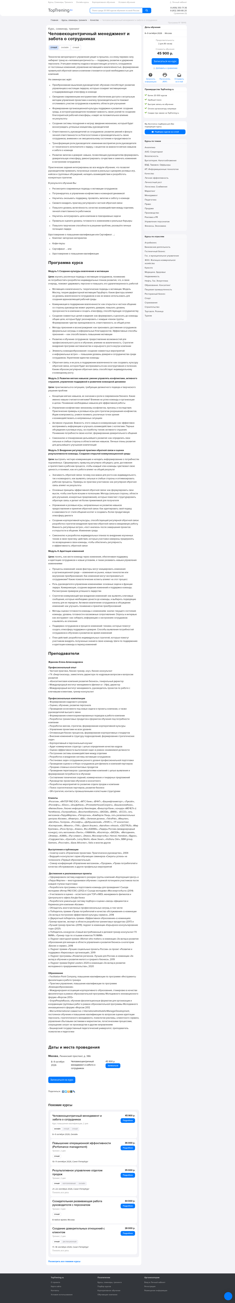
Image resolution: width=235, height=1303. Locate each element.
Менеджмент (151, 195)
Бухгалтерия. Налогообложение (161, 160)
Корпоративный (69, 1183)
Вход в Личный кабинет (154, 1282)
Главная (54, 20)
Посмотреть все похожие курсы (64, 1261)
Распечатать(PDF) (165, 80)
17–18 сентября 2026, (70, 1247)
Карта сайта (56, 1286)
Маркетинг (150, 191)
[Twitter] (66, 1091)
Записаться (113, 1065)
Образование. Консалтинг (158, 285)
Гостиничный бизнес (155, 251)
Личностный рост (153, 182)
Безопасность (151, 156)
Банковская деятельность (157, 247)
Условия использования (61, 1294)
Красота (149, 267)
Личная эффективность (156, 178)
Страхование (151, 302)
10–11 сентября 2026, (70, 1161)
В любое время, (63, 1220)
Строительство (152, 307)
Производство (152, 212)
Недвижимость (152, 276)
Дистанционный (69, 1242)
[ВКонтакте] (63, 1091)
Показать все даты (60, 1192)
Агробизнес (151, 242)
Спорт (148, 298)
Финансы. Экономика (155, 226)
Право (148, 204)
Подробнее (128, 1120)
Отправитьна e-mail (179, 80)
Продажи (149, 208)
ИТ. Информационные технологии (162, 169)
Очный (54, 47)
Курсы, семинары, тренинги (74, 20)
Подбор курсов (104, 1286)
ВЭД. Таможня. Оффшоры (158, 165)
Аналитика (150, 147)
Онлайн (65, 47)
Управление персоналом (157, 221)
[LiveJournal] (74, 1091)
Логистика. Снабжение (156, 186)
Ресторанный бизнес (155, 294)
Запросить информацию (151, 80)
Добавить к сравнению (166, 68)
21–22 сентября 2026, (70, 1189)
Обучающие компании (107, 1294)
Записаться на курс (61, 1079)
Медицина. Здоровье (155, 272)
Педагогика (150, 199)
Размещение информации (155, 1290)
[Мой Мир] (71, 1091)
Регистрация (149, 1286)
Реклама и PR (151, 217)
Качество (94, 20)
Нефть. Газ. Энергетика (156, 280)
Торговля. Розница (154, 311)
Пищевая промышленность (158, 289)
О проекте (55, 1282)
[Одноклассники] (68, 1091)
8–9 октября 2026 (153, 33)
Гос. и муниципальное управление (162, 255)
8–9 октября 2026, (65, 1134)
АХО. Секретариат (154, 151)
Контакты (55, 1290)
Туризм (148, 315)
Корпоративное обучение (109, 1290)
